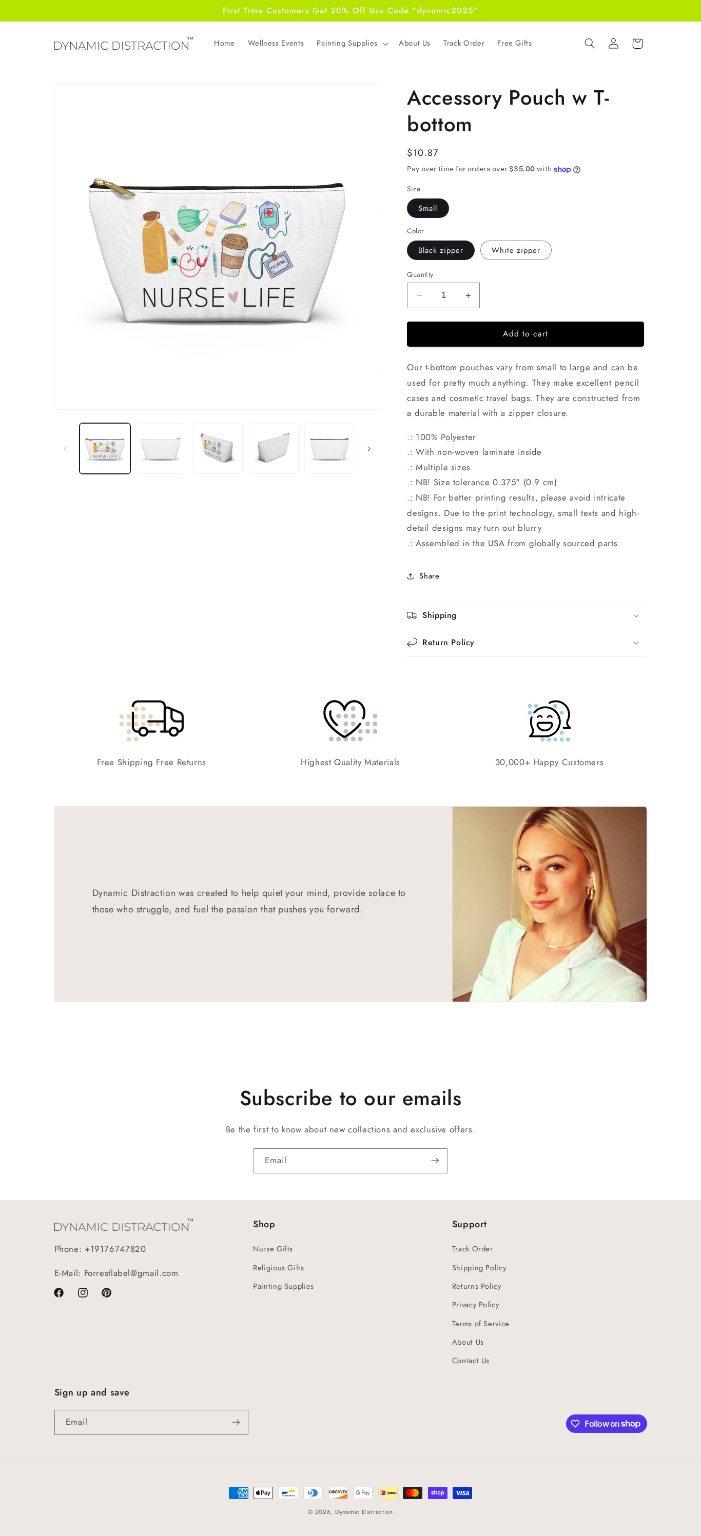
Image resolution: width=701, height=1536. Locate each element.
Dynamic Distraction (364, 1512)
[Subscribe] (435, 1160)
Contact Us (471, 1360)
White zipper (516, 250)
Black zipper (440, 250)
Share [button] (429, 576)
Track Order (472, 1248)
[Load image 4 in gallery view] (273, 448)
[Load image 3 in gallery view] (217, 448)
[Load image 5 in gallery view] (329, 448)
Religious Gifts (278, 1267)
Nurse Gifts (273, 1248)
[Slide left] (65, 448)
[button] (351, 43)
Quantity (420, 274)
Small (427, 208)
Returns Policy (476, 1286)
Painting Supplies (283, 1286)
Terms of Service (481, 1323)
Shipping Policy (479, 1267)
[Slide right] (369, 448)
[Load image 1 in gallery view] (105, 448)
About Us (468, 1342)
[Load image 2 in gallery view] (160, 448)
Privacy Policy (475, 1304)
